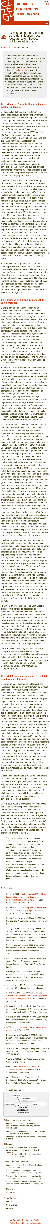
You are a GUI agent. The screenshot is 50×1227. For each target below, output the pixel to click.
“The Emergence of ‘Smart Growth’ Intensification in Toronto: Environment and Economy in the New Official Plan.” (27, 897)
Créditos (37, 1220)
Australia (9, 1208)
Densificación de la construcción (26, 1099)
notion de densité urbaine (16, 70)
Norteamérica (11, 1205)
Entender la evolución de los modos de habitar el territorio (26, 1137)
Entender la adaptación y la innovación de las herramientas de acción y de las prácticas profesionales (24, 1125)
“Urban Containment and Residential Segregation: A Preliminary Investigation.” (27, 997)
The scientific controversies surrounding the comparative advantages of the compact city (24, 1177)
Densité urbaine (12, 1192)
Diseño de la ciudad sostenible (37, 1103)
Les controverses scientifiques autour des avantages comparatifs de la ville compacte (23, 1171)
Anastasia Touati (8, 47)
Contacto (29, 1220)
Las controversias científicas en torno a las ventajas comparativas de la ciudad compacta (24, 1182)
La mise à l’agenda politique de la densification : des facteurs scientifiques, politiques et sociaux (23, 1109)
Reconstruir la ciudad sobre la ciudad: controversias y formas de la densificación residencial (23, 1149)
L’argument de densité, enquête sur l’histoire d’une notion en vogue (24, 1166)
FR (47, 4)
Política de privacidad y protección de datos (25, 1223)
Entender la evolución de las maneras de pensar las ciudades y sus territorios (25, 1132)
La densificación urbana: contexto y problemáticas (28, 1155)
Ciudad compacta (16, 1095)
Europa (9, 1201)
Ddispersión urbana (9, 1104)
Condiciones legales (17, 1220)
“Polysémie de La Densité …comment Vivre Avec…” (24, 1068)
